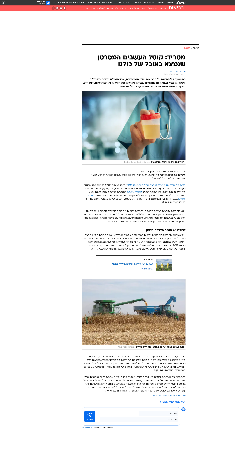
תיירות (102, 3)
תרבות (143, 3)
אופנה (81, 3)
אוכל (120, 3)
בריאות (111, 3)
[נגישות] (3, 2)
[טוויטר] (57, 8)
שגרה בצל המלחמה (105, 8)
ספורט (161, 3)
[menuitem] (169, 2)
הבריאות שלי (153, 8)
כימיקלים (171, 395)
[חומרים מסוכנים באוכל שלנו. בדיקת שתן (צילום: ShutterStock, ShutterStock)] (133, 128)
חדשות (170, 3)
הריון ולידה (129, 8)
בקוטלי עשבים (134, 192)
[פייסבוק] (53, 8)
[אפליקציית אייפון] (61, 8)
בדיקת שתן (162, 395)
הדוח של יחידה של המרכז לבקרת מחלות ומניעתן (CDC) (155, 185)
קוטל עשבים (180, 395)
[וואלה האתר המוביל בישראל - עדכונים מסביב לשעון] (180, 2)
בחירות (152, 3)
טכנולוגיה (92, 3)
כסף (127, 3)
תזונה (154, 395)
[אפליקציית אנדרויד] (64, 8)
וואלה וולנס (119, 8)
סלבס (134, 3)
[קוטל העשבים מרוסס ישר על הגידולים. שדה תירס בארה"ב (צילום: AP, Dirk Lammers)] (133, 314)
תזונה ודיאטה (140, 8)
